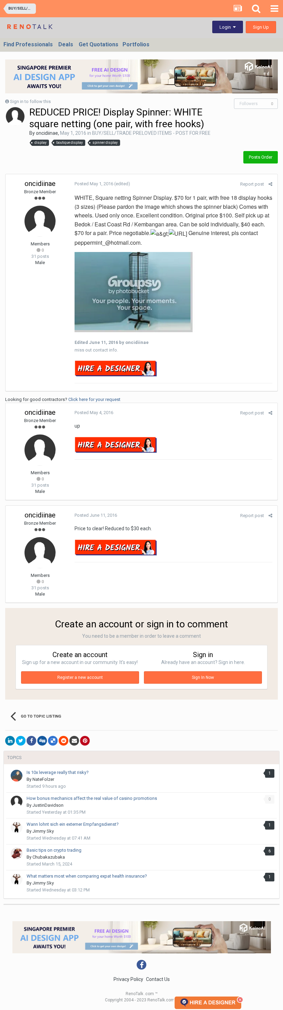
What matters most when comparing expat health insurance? (87, 876)
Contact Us (158, 979)
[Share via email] (74, 741)
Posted (94, 183)
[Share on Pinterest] (85, 741)
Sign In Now (203, 677)
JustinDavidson (48, 805)
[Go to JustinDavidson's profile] (16, 801)
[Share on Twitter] (21, 741)
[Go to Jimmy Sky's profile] (16, 827)
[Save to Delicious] (53, 741)
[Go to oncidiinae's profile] (15, 116)
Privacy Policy (128, 979)
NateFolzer (43, 779)
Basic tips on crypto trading (54, 850)
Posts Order (260, 157)
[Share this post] (270, 184)
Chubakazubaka (48, 857)
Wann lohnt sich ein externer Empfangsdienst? (73, 824)
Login (226, 27)
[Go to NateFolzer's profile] (16, 776)
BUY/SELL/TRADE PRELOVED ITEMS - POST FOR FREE (151, 133)
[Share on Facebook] (31, 741)
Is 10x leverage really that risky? (58, 772)
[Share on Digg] (42, 741)
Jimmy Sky (43, 831)
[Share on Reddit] (63, 741)
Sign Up (261, 27)
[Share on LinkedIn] (10, 741)
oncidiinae (47, 133)
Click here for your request (94, 399)
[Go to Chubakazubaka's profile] (16, 853)
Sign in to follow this (30, 101)
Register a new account (80, 677)
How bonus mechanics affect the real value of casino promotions (92, 798)
